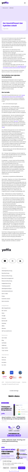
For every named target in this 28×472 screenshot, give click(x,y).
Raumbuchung (5, 273)
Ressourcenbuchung (7, 276)
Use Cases (4, 338)
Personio (4, 318)
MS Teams (4, 310)
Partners (4, 360)
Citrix (3, 127)
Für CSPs (4, 365)
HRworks (4, 328)
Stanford (23, 67)
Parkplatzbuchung (6, 283)
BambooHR (4, 321)
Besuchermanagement (7, 278)
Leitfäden (11, 8)
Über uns (4, 357)
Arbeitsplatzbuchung (7, 270)
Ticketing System (6, 286)
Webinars (4, 345)
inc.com (16, 121)
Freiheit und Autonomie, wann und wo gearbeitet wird (13, 95)
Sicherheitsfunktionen (7, 291)
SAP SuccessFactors (7, 331)
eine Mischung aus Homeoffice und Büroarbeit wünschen (14, 66)
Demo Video (5, 293)
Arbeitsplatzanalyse (6, 288)
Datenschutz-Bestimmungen (12, 382)
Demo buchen (5, 301)
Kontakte (4, 362)
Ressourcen (5, 8)
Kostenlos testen (6, 298)
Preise (3, 296)
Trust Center (5, 350)
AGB (3, 382)
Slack (3, 313)
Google (3, 315)
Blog (3, 340)
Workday (4, 323)
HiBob (3, 326)
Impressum (25, 382)
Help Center (5, 348)
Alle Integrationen (6, 308)
